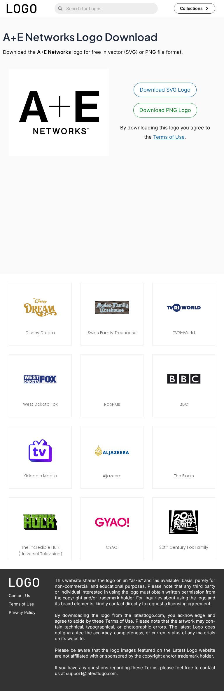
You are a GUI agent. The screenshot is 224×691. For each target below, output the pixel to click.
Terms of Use (169, 137)
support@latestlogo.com (91, 673)
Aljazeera (112, 476)
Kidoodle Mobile (40, 476)
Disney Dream (40, 333)
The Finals (184, 476)
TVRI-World (184, 333)
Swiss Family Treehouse (112, 333)
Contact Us (19, 595)
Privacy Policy (22, 612)
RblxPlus (112, 404)
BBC (184, 404)
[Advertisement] (112, 216)
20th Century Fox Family (183, 547)
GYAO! (112, 547)
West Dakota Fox (40, 404)
